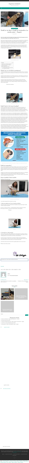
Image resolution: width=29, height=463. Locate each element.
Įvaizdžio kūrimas (16, 461)
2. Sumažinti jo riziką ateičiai (6, 68)
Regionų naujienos (14, 462)
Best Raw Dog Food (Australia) (6, 320)
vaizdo (20, 269)
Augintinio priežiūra (14, 28)
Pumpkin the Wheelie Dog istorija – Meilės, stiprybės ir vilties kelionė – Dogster (13, 321)
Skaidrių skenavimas (19, 460)
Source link (2, 266)
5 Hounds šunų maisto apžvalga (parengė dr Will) (8, 322)
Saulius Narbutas (11, 461)
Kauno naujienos (8, 462)
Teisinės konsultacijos (13, 460)
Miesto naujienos (5, 461)
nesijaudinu (15, 269)
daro (4, 269)
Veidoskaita (21, 461)
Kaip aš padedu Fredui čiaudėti (5, 66)
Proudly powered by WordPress (17, 451)
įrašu (9, 269)
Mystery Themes (14, 452)
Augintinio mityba (24, 454)
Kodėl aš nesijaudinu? (4, 65)
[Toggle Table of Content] (12, 62)
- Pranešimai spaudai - (3, 462)
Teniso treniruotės (26, 461)
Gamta (3, 454)
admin (9, 273)
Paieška (27, 315)
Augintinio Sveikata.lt (14, 3)
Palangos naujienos (20, 462)
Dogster (7, 269)
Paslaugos (14, 455)
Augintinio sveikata (16, 454)
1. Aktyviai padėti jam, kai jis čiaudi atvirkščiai (8, 67)
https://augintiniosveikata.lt (14, 275)
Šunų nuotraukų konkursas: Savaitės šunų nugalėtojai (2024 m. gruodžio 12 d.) (21, 296)
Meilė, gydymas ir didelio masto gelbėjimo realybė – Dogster (10, 324)
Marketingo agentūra (6, 460)
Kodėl (12, 269)
